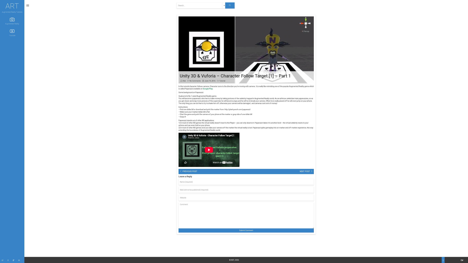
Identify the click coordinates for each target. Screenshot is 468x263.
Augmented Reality (12, 24)
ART (12, 6)
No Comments (195, 81)
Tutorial (222, 81)
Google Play (208, 89)
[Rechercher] (230, 5)
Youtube (12, 35)
